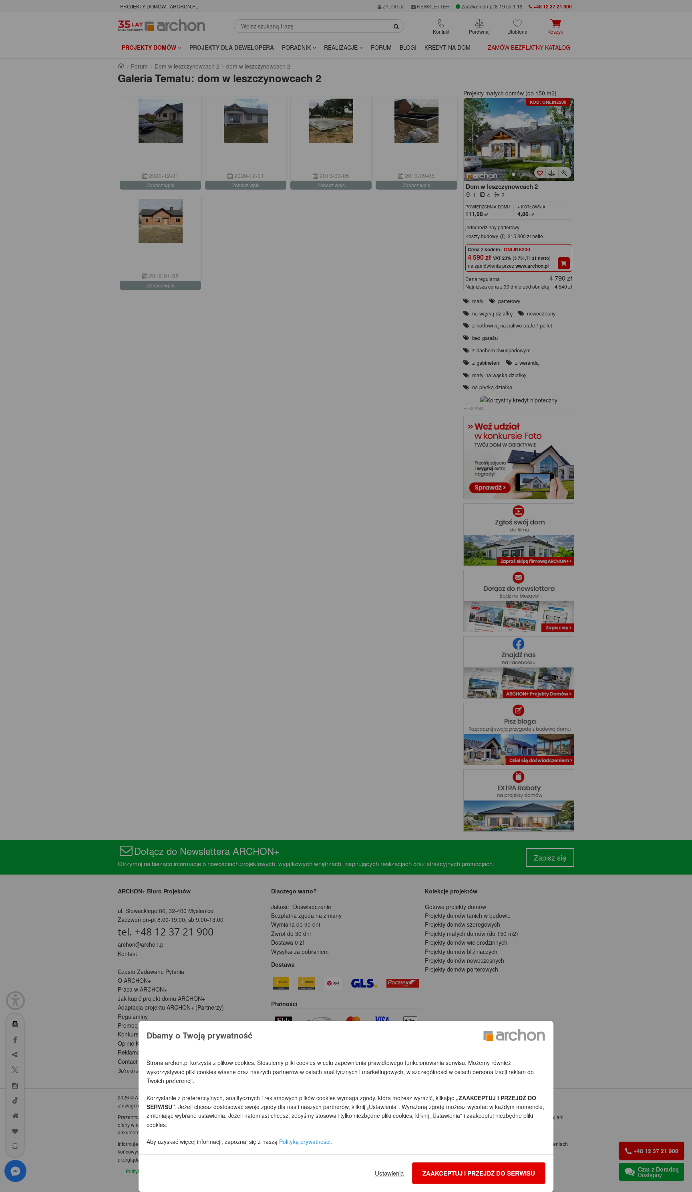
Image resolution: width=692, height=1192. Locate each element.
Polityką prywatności (304, 1141)
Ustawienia (389, 1173)
